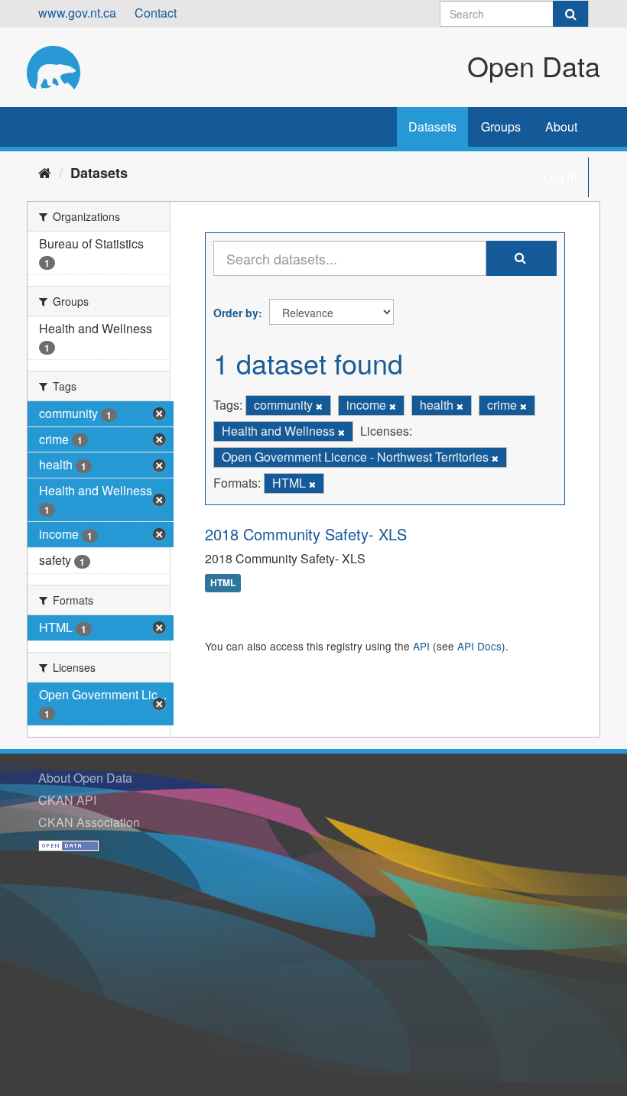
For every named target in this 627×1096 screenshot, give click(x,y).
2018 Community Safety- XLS (306, 534)
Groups (501, 126)
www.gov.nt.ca (77, 12)
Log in (560, 177)
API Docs (479, 645)
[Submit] (570, 14)
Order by (235, 312)
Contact (156, 12)
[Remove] (319, 406)
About (561, 126)
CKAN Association (89, 822)
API (421, 645)
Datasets (432, 126)
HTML (223, 583)
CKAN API (67, 800)
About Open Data (85, 777)
